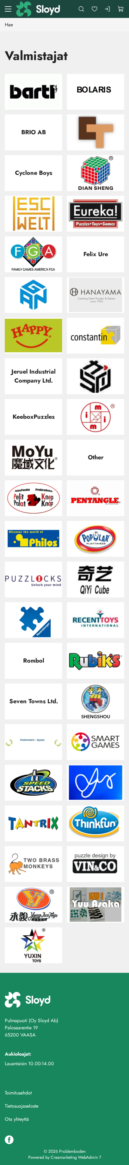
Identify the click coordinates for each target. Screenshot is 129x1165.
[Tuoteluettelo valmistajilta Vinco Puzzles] (95, 864)
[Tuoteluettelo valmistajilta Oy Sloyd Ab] (33, 498)
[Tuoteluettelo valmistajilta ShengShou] (95, 701)
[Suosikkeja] (94, 9)
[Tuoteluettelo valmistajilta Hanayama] (95, 295)
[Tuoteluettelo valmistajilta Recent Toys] (95, 620)
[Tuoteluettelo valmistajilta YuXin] (33, 945)
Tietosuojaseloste (21, 1106)
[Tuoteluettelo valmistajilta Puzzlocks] (33, 579)
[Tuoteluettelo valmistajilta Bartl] (33, 92)
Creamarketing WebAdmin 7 (76, 1157)
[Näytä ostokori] (121, 9)
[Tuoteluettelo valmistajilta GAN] (33, 295)
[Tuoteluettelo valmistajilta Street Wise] (95, 783)
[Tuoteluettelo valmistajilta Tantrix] (33, 823)
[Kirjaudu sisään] (107, 9)
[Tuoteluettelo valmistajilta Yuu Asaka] (95, 905)
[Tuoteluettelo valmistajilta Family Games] (33, 254)
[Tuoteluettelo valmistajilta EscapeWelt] (33, 214)
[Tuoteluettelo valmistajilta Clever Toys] (95, 132)
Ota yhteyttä (17, 1119)
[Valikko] (8, 9)
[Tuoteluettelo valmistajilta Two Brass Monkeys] (33, 864)
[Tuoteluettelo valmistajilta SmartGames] (95, 742)
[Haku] (81, 9)
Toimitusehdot (18, 1092)
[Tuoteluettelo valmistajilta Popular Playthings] (95, 539)
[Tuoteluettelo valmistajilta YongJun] (33, 905)
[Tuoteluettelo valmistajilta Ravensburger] (33, 620)
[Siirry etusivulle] (38, 9)
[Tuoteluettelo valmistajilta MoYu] (33, 458)
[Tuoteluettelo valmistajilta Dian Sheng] (95, 173)
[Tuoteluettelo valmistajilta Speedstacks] (33, 783)
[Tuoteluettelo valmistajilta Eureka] (95, 214)
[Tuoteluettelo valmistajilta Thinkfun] (95, 823)
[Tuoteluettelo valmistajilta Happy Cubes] (33, 336)
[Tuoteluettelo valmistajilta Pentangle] (95, 498)
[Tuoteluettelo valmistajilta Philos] (33, 539)
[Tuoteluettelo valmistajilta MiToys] (95, 417)
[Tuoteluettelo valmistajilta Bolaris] (95, 92)
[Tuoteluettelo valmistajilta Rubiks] (95, 661)
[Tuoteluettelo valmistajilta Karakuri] (95, 376)
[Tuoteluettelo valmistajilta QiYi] (95, 579)
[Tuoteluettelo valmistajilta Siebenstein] (33, 742)
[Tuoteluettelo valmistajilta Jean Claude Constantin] (95, 336)
